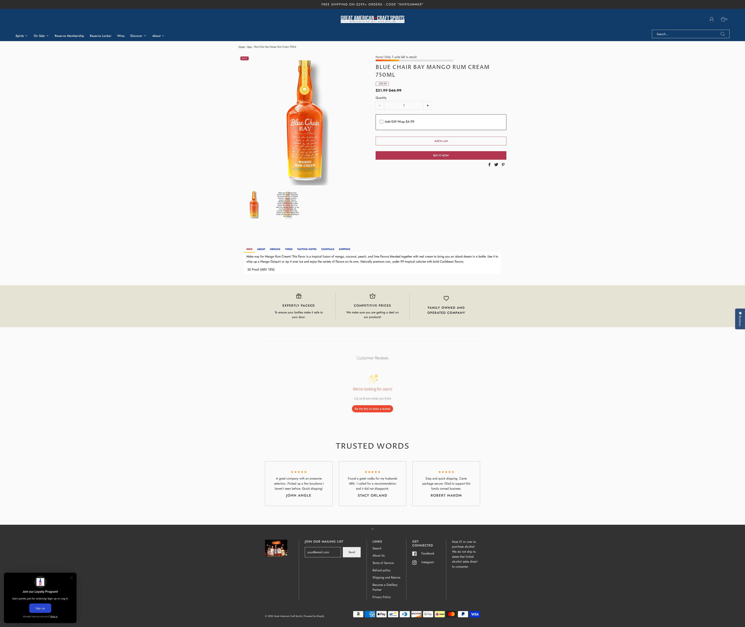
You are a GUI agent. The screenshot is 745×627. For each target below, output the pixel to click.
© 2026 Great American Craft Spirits (283, 616)
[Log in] (713, 19)
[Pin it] (502, 164)
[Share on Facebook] (489, 164)
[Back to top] (372, 529)
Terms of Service (383, 563)
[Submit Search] (722, 34)
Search (376, 548)
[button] (254, 204)
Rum (249, 47)
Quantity (381, 97)
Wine (121, 36)
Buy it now (441, 155)
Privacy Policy (381, 597)
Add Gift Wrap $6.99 (399, 121)
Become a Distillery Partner (385, 587)
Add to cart (441, 141)
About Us (378, 555)
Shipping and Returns (386, 577)
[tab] (249, 249)
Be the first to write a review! (372, 409)
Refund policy (381, 570)
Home (242, 47)
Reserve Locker (100, 36)
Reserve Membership (69, 36)
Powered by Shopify (314, 616)
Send (352, 552)
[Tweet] (496, 164)
